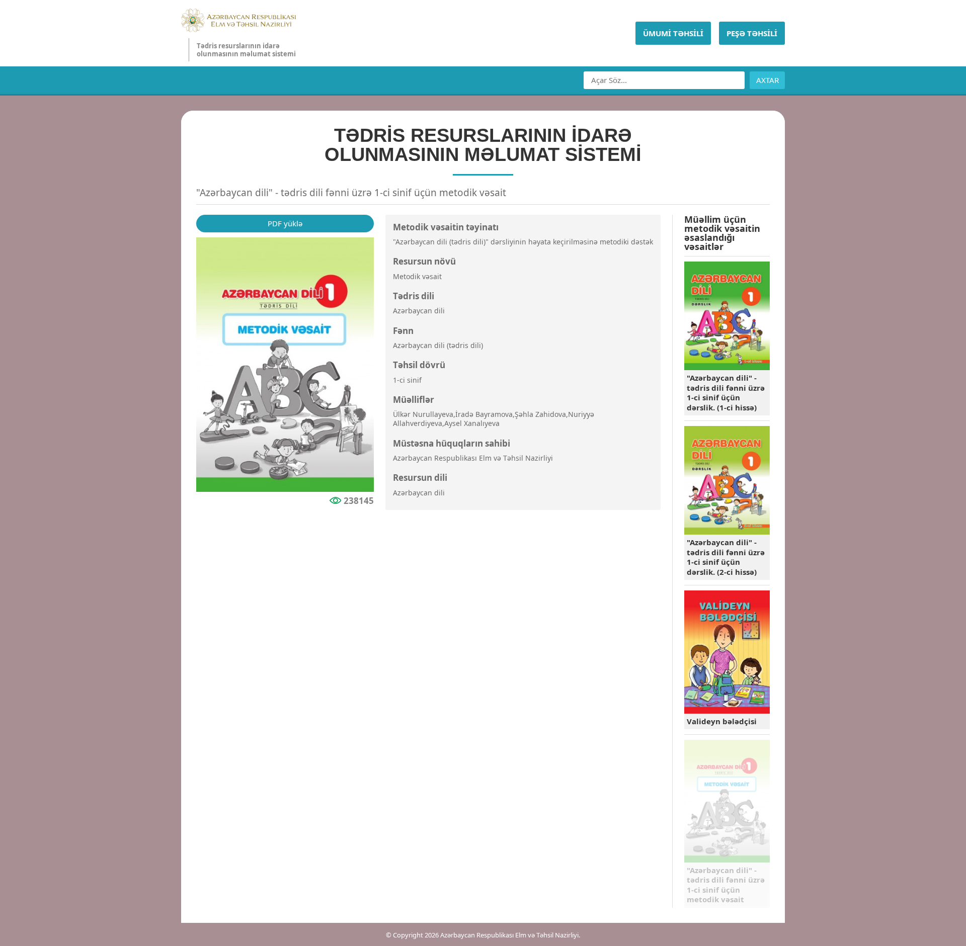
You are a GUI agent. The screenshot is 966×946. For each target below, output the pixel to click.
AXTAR (767, 80)
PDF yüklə (285, 223)
